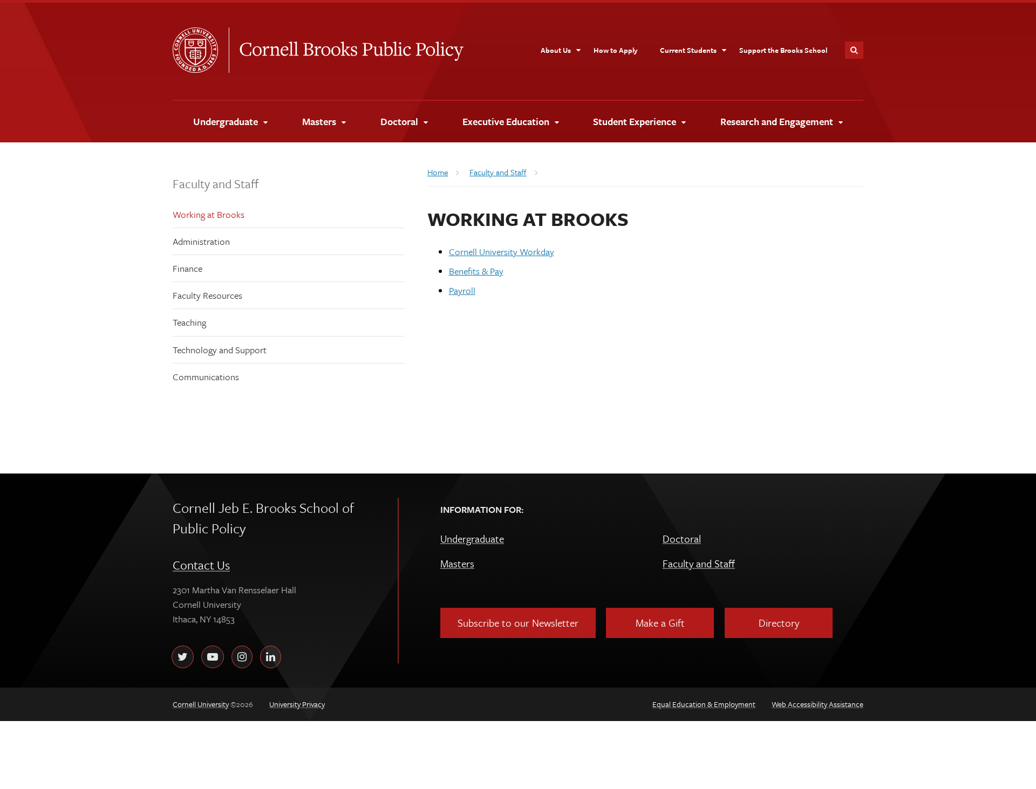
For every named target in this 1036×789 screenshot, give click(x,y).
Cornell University (201, 50)
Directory (779, 622)
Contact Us (201, 565)
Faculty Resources (207, 295)
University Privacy (297, 704)
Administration (201, 241)
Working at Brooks (208, 214)
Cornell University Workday (501, 251)
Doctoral (682, 538)
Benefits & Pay (476, 271)
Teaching (189, 322)
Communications (206, 376)
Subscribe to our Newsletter (518, 622)
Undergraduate (472, 538)
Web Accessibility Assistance (817, 704)
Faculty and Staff (215, 184)
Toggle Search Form (854, 50)
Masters (457, 563)
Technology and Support (220, 349)
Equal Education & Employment (703, 704)
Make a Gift (660, 622)
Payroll (462, 290)
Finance (187, 268)
